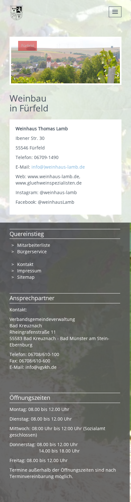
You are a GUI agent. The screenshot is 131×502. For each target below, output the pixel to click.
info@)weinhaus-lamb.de (58, 167)
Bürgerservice (32, 251)
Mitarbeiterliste (33, 245)
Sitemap (26, 277)
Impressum (29, 271)
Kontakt (25, 264)
